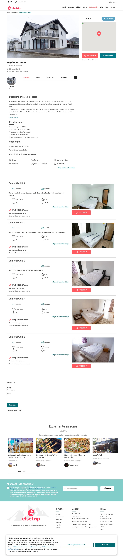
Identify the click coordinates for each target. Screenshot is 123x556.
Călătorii (78, 7)
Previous (9, 36)
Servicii (85, 7)
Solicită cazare (108, 55)
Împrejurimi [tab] (50, 77)
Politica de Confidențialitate (36, 489)
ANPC (102, 527)
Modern (58, 522)
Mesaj (9, 393)
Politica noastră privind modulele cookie (26, 547)
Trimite (108, 489)
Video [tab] (38, 77)
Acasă (64, 7)
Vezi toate (22, 471)
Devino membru (93, 7)
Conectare (113, 2)
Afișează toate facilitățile (66, 168)
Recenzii (64, 77)
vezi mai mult (13, 118)
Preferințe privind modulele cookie (77, 545)
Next (76, 36)
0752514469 (91, 55)
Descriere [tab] (26, 77)
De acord (105, 545)
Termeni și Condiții (106, 514)
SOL (101, 530)
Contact (113, 7)
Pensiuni (14, 12)
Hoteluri (58, 525)
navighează (109, 19)
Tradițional (59, 520)
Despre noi (71, 7)
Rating (9, 388)
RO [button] (10, 2)
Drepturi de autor (106, 521)
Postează (12, 405)
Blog (101, 7)
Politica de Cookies (106, 524)
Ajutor (107, 7)
